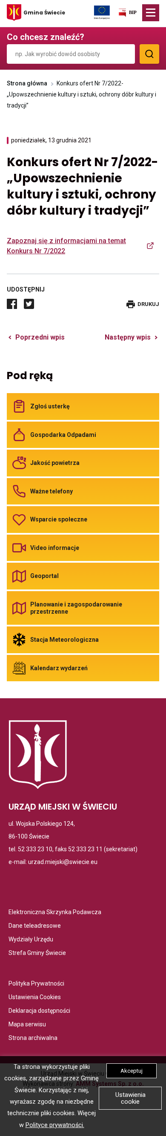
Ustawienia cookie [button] (130, 1098)
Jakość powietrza (55, 462)
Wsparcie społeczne (58, 519)
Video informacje (54, 547)
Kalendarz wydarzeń (59, 668)
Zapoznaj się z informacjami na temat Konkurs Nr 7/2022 (66, 246)
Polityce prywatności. (55, 1125)
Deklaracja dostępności (39, 1011)
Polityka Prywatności (36, 984)
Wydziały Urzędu (31, 939)
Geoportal (44, 575)
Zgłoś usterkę (50, 406)
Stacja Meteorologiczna (64, 639)
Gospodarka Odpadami (63, 434)
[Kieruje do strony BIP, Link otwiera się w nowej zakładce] (127, 14)
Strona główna (27, 83)
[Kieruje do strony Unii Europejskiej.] (102, 12)
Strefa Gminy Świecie (37, 953)
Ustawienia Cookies (35, 997)
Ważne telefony (51, 491)
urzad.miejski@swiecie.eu (62, 861)
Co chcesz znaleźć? (45, 37)
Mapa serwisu (27, 1024)
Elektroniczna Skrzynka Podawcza (55, 912)
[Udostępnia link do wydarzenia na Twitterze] (29, 304)
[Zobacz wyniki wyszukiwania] (149, 54)
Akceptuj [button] (131, 1071)
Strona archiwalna (33, 1038)
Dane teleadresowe (35, 926)
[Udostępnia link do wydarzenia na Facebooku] (12, 304)
